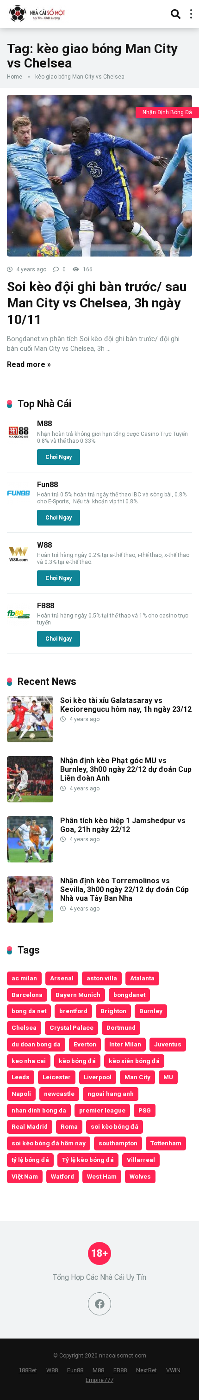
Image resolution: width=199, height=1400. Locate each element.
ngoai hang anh (110, 1093)
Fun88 (47, 484)
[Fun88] (18, 502)
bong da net (29, 1011)
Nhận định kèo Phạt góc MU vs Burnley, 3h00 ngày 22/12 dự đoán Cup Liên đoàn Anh (126, 769)
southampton (118, 1143)
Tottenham (165, 1143)
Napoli (21, 1093)
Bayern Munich (78, 994)
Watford (62, 1176)
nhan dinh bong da (39, 1110)
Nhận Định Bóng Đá (167, 112)
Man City (137, 1077)
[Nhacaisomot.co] (38, 12)
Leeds (21, 1077)
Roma (69, 1126)
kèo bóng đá (77, 1060)
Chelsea (24, 1027)
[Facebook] (99, 1303)
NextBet (146, 1370)
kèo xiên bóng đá (134, 1060)
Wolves (140, 1176)
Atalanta (142, 978)
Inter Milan (125, 1044)
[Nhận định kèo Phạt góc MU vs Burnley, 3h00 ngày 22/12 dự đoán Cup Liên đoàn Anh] (30, 799)
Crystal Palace (71, 1027)
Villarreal (141, 1159)
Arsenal (62, 978)
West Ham (102, 1176)
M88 (44, 423)
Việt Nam (25, 1176)
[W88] (18, 562)
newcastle (59, 1093)
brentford (73, 1011)
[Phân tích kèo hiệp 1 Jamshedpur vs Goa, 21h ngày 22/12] (30, 860)
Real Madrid (30, 1126)
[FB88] (18, 623)
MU (168, 1077)
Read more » (29, 364)
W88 (44, 545)
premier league (102, 1110)
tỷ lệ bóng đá (30, 1159)
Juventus (167, 1044)
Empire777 (99, 1379)
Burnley (150, 1011)
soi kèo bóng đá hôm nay (49, 1143)
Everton (85, 1044)
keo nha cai (29, 1060)
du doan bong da (36, 1044)
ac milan (24, 978)
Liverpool (98, 1077)
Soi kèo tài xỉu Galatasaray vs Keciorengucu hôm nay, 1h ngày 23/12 (126, 705)
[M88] (18, 441)
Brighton (113, 1011)
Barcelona (27, 994)
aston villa (102, 978)
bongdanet (129, 994)
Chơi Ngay (58, 457)
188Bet (28, 1370)
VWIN (173, 1370)
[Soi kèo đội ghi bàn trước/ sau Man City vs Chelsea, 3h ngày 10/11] (99, 176)
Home (14, 76)
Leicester (57, 1077)
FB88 (45, 605)
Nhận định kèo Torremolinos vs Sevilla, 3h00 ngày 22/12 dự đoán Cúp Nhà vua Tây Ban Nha (124, 889)
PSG (144, 1110)
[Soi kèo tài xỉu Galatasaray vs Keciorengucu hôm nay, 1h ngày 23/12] (30, 739)
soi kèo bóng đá (114, 1126)
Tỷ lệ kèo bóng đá (88, 1159)
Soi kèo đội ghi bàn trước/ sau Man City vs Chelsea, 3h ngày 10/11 (97, 303)
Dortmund (121, 1027)
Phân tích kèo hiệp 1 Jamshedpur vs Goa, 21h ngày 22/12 (123, 825)
